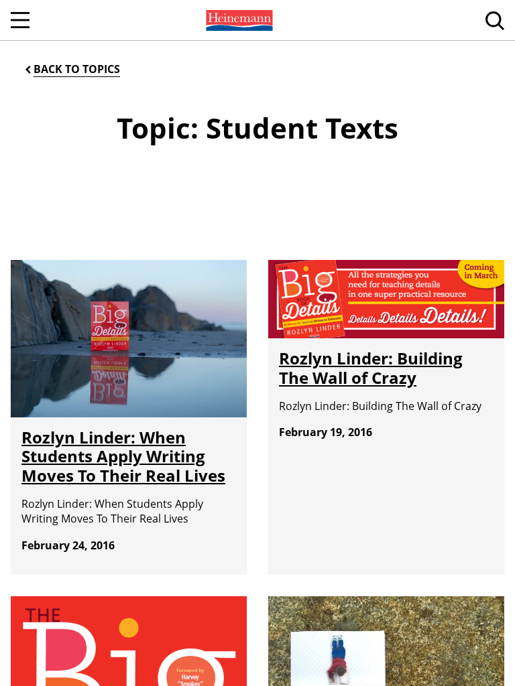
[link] (238, 20)
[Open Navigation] (20, 20)
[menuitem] (238, 20)
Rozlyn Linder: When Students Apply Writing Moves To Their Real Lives (123, 456)
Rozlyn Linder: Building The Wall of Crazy (371, 368)
